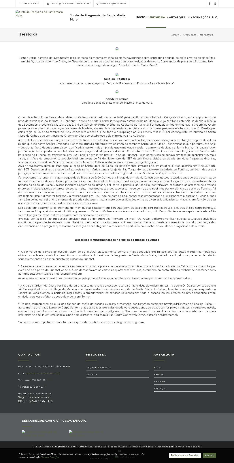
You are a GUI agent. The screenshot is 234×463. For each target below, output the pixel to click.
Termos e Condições (141, 446)
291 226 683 (30, 3)
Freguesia (157, 17)
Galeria (92, 374)
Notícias (160, 381)
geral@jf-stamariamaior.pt (70, 3)
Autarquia (177, 17)
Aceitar (209, 455)
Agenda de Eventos (99, 367)
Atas (158, 367)
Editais (159, 374)
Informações (199, 17)
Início (175, 34)
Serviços (160, 388)
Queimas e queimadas (111, 3)
